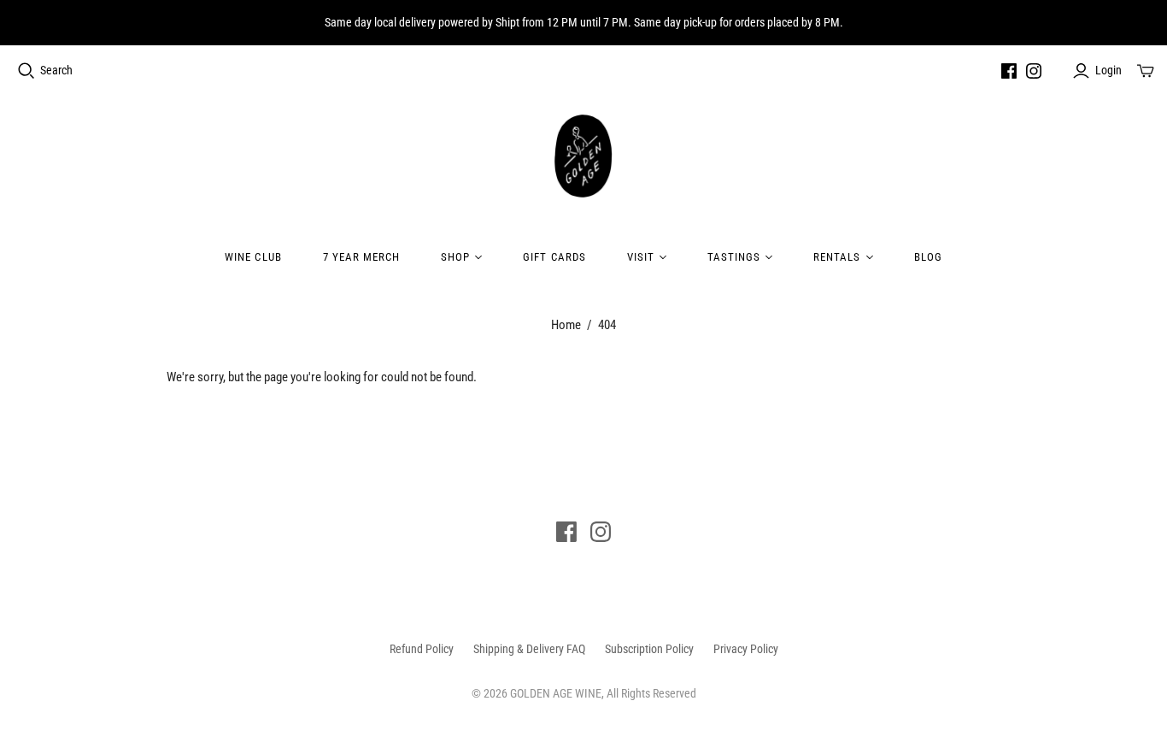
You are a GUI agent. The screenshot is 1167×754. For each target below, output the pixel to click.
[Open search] (26, 71)
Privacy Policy (745, 649)
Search (56, 70)
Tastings (733, 256)
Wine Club (253, 256)
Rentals (836, 256)
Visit (640, 256)
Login (1108, 70)
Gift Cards (554, 256)
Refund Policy (422, 649)
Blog (928, 256)
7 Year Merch (361, 256)
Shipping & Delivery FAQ (529, 649)
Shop (455, 256)
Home (566, 325)
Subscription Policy (649, 649)
